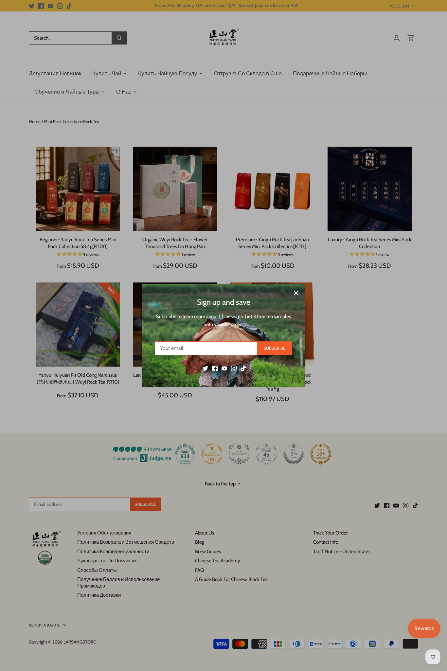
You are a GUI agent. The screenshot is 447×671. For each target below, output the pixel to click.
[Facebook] (215, 368)
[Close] (296, 293)
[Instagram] (234, 368)
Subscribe (274, 348)
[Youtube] (224, 368)
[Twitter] (205, 368)
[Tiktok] (243, 368)
